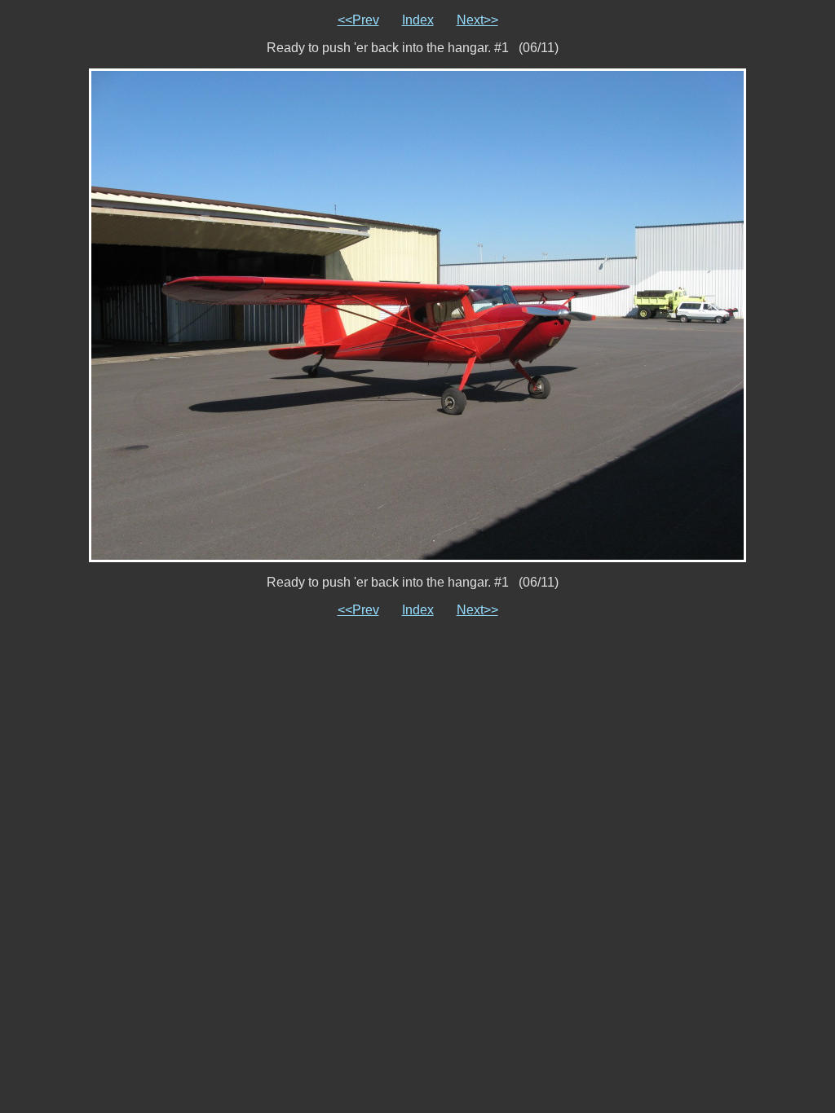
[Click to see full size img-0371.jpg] (417, 314)
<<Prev (358, 20)
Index (418, 20)
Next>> (477, 20)
